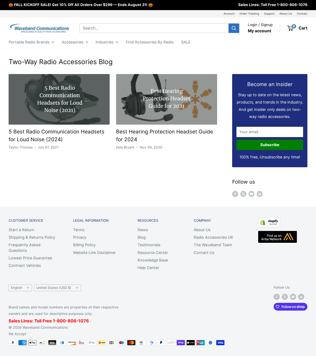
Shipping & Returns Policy (32, 237)
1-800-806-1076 (292, 5)
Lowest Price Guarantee (30, 258)
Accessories (72, 42)
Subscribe (269, 144)
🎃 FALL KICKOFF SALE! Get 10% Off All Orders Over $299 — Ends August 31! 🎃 (81, 5)
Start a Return (21, 230)
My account (259, 30)
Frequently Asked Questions (24, 247)
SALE (186, 42)
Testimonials (149, 245)
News (143, 230)
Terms (78, 230)
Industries (105, 42)
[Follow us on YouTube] (252, 193)
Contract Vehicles (25, 265)
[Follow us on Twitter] (243, 193)
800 (61, 320)
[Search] (234, 28)
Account (229, 13)
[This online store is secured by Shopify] (269, 221)
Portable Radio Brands (29, 42)
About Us (285, 13)
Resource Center (153, 252)
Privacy (79, 237)
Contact (302, 13)
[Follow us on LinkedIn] (260, 193)
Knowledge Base (153, 260)
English (16, 288)
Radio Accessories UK (213, 237)
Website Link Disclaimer (94, 252)
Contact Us (204, 252)
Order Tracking (249, 13)
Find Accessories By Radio (150, 42)
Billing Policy (84, 245)
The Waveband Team (213, 245)
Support (269, 13)
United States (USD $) (53, 288)
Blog (142, 237)
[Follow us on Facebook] (235, 193)
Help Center (148, 267)
